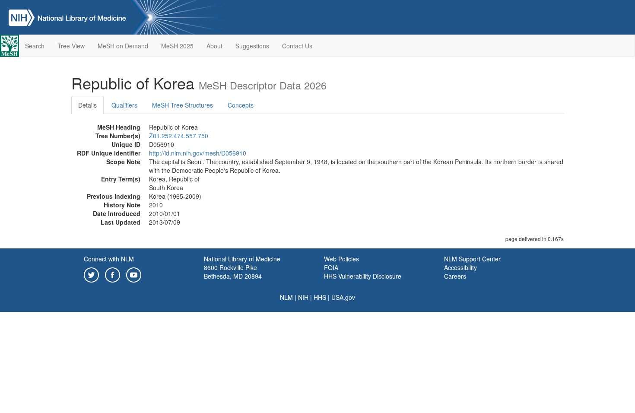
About (214, 45)
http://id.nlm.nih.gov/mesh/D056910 (197, 153)
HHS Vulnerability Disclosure (362, 276)
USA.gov (343, 297)
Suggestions (252, 45)
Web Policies (341, 258)
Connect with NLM (109, 258)
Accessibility (460, 267)
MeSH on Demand (123, 45)
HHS (320, 297)
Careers (455, 276)
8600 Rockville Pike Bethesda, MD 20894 (233, 271)
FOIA (331, 267)
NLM (286, 297)
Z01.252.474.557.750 (178, 135)
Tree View (71, 45)
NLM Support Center (472, 258)
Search (34, 45)
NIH (303, 297)
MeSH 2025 (177, 45)
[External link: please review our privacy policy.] (91, 274)
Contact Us (297, 45)
